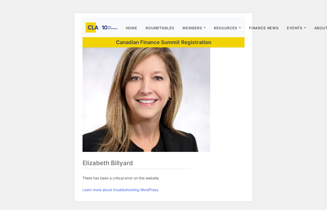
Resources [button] (226, 28)
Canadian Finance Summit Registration (163, 42)
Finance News (264, 28)
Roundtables (160, 28)
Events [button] (294, 28)
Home (131, 28)
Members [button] (192, 28)
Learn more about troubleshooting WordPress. (121, 190)
